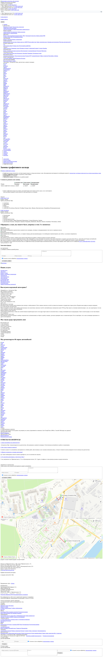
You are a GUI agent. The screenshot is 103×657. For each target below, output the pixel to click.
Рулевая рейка (9, 45)
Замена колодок (7, 48)
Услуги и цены (6, 149)
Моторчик (43, 50)
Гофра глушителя (44, 55)
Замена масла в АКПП (22, 42)
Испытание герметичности (22, 29)
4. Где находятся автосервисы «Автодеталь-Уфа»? (12, 457)
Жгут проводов (57, 633)
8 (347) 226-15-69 (15, 10)
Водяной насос (12, 628)
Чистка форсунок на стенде (7, 615)
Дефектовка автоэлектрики (9, 28)
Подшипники (14, 32)
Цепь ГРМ (3, 613)
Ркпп (21, 624)
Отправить (4, 643)
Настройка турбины (53, 55)
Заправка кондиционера (53, 42)
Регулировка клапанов (16, 613)
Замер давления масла (42, 42)
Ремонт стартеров (7, 39)
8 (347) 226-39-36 (12, 5)
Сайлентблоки (13, 33)
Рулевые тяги (16, 45)
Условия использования (48, 635)
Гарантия (5, 152)
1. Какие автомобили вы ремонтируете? (10, 442)
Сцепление (6, 58)
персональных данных (22, 258)
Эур (4, 45)
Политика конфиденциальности (33, 635)
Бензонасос (20, 53)
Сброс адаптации (33, 630)
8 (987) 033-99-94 (5, 210)
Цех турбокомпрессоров (20, 615)
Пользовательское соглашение (20, 594)
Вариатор (18, 58)
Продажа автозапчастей (65, 42)
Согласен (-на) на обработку (15, 258)
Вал (30, 45)
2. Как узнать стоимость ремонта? (9, 447)
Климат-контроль (16, 50)
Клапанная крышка (23, 612)
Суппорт (41, 48)
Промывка (30, 53)
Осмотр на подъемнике (19, 617)
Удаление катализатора (8, 55)
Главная (5, 24)
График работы (4, 19)
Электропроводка (41, 630)
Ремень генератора (15, 630)
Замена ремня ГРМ (40, 35)
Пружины (11, 605)
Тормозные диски (15, 48)
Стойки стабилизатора (16, 608)
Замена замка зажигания (48, 633)
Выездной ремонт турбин (9, 61)
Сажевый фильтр (36, 55)
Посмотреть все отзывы (6, 436)
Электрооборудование (6, 630)
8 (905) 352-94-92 (91, 241)
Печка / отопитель (7, 50)
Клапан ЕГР (28, 55)
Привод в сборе (4, 607)
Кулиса (10, 624)
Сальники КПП (16, 624)
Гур (4, 44)
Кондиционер (24, 50)
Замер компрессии (30, 615)
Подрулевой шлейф (24, 45)
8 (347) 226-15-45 (19, 6)
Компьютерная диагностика (10, 42)
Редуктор (8, 620)
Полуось (3, 609)
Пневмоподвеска (5, 633)
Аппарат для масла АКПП (7, 617)
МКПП (10, 58)
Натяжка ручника (24, 48)
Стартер (26, 630)
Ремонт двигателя (7, 35)
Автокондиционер (5, 627)
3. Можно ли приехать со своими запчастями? (12, 452)
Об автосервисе (7, 150)
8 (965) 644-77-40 (5, 198)
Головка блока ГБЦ (8, 37)
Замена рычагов (21, 32)
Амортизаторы (6, 32)
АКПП (14, 58)
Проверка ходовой (7, 27)
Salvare (12, 583)
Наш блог (18, 593)
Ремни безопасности (26, 633)
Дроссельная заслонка (20, 55)
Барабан (45, 48)
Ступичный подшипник (24, 619)
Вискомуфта (24, 628)
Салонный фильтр (32, 50)
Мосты (2, 622)
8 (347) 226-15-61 (18, 7)
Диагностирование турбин (9, 29)
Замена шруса (6, 33)
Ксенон (22, 630)
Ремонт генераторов (17, 39)
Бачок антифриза (5, 628)
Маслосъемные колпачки (12, 612)
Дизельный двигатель (30, 35)
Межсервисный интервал (15, 633)
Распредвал (3, 612)
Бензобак (25, 53)
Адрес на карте (4, 593)
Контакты (5, 155)
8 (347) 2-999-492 (83, 241)
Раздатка (23, 58)
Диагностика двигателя (18, 27)
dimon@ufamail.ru (5, 433)
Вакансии (12, 593)
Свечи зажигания (7, 53)
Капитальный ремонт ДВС (18, 35)
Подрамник (3, 620)
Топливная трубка (37, 53)
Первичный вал (4, 624)
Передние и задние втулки (11, 619)
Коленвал (8, 613)
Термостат (18, 628)
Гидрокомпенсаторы (18, 37)
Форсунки (14, 53)
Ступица (3, 619)
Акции (5, 151)
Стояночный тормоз (33, 48)
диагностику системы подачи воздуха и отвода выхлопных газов (85, 173)
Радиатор (39, 50)
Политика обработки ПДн (7, 594)
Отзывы (5, 154)
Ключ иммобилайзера (37, 633)
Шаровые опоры (4, 605)
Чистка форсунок (32, 42)
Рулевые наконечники (6, 608)
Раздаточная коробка (34, 624)
